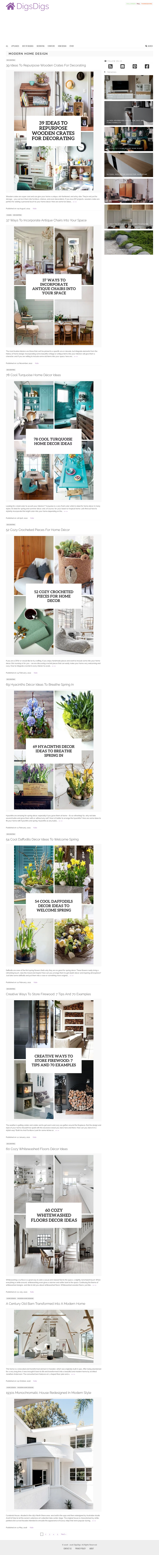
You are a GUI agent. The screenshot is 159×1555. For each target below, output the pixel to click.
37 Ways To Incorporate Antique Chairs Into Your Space (46, 220)
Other (72, 46)
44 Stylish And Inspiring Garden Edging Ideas (126, 251)
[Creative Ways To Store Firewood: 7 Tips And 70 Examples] (53, 1118)
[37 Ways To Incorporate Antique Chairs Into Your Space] (53, 344)
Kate (34, 209)
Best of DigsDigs (27, 46)
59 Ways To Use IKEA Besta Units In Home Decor (126, 96)
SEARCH (150, 46)
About (91, 1548)
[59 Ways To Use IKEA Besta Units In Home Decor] (128, 87)
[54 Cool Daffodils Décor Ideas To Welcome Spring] (53, 964)
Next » (63, 1534)
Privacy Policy (80, 1548)
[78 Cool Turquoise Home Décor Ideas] (53, 499)
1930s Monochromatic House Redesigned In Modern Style (48, 1393)
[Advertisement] (79, 28)
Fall (138, 4)
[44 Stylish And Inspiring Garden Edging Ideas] (128, 242)
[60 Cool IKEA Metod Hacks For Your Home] (128, 165)
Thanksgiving (146, 4)
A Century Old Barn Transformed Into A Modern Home (45, 1304)
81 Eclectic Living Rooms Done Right (125, 148)
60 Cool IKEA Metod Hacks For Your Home (127, 174)
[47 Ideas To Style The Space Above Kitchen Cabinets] (128, 217)
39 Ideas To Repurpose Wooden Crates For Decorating (46, 65)
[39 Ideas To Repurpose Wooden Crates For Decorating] (53, 190)
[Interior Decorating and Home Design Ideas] (27, 11)
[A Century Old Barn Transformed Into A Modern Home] (53, 1362)
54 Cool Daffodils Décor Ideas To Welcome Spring (42, 839)
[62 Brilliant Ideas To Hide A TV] (128, 191)
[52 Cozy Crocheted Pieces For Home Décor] (53, 654)
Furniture (51, 46)
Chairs (9, 215)
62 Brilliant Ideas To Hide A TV (122, 200)
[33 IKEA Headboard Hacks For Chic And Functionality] (128, 113)
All (7, 46)
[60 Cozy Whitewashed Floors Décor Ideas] (53, 1273)
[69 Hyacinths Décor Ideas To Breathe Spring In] (53, 809)
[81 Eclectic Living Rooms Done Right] (128, 139)
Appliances (15, 46)
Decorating (40, 46)
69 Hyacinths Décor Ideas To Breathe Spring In (40, 684)
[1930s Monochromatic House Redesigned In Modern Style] (53, 1509)
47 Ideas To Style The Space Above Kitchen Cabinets (127, 225)
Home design (62, 46)
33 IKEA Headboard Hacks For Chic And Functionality (125, 121)
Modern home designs (25, 1298)
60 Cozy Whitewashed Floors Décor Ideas (37, 1149)
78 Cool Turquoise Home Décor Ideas (33, 375)
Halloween (131, 4)
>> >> (75, 202)
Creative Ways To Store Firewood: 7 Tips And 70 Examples (48, 994)
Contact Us (67, 1548)
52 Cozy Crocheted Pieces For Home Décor (38, 530)
